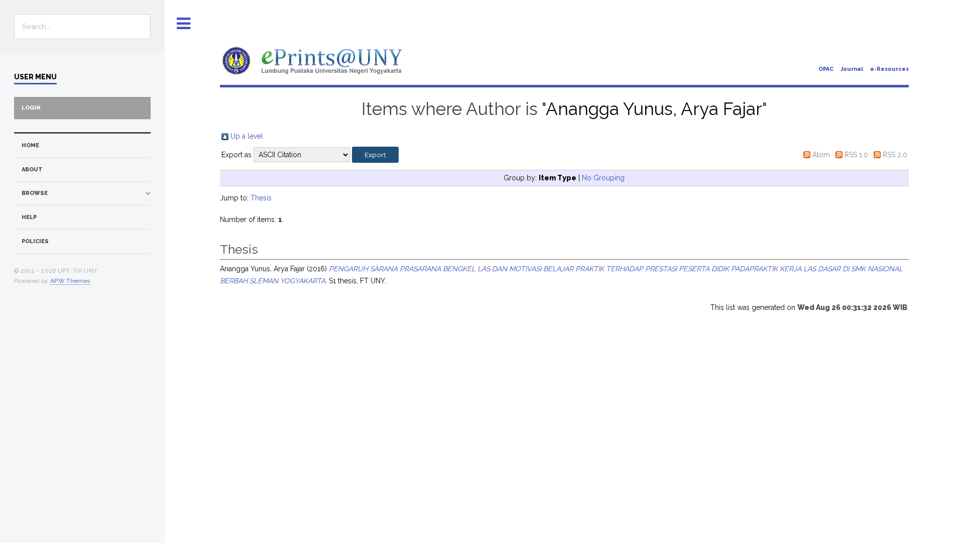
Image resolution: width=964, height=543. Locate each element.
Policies (35, 241)
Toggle (184, 24)
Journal (851, 69)
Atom (821, 155)
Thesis (261, 198)
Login (31, 107)
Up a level (246, 136)
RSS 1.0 (856, 155)
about (32, 169)
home (30, 145)
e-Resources (889, 69)
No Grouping (603, 178)
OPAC (825, 69)
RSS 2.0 (895, 155)
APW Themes (70, 280)
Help (29, 217)
